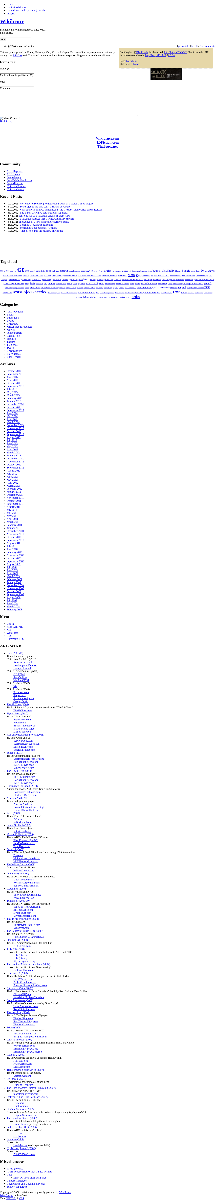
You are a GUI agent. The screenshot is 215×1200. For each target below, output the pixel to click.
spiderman (162, 287)
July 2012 (12, 473)
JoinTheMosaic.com (24, 843)
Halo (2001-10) (15, 653)
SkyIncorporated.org (24, 961)
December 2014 (15, 404)
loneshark (39, 283)
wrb (106, 297)
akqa (48, 270)
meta (75, 283)
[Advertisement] (136, 8)
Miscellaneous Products (19, 326)
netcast (137, 283)
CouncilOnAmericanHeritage (29, 807)
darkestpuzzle (83, 275)
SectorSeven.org (22, 1075)
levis (32, 283)
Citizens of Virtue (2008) (20, 988)
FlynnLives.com (22, 719)
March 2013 (13, 452)
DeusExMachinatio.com (19, 180)
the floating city (54, 293)
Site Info (11, 338)
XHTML (11, 1198)
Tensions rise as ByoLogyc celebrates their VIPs (44, 215)
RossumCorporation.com (26, 882)
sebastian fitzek (89, 288)
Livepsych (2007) (16, 1078)
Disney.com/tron (22, 731)
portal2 (207, 283)
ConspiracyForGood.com (26, 792)
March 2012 (13, 485)
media (69, 283)
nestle (132, 283)
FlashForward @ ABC (25, 840)
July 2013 (12, 440)
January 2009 (14, 582)
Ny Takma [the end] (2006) (21, 1148)
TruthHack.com (21, 846)
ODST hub (19, 674)
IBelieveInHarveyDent (25, 1048)
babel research (134, 271)
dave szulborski (95, 275)
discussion (122, 275)
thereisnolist (119, 293)
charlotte (18, 275)
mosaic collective (122, 283)
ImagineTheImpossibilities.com (30, 1036)
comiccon (47, 275)
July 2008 (12, 600)
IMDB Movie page (23, 728)
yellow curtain (125, 297)
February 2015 (14, 398)
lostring (51, 283)
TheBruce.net (107, 146)
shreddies (99, 288)
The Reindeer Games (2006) (22, 1118)
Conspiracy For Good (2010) (22, 786)
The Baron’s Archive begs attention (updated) (44, 212)
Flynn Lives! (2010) (17, 713)
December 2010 (15, 531)
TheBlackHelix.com (24, 776)
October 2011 (14, 500)
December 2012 (15, 458)
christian (26, 275)
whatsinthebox (82, 297)
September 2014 (15, 410)
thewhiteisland (130, 293)
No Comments (207, 46)
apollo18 (97, 271)
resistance (35, 287)
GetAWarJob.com (22, 979)
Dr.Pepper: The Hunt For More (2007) (27, 1096)
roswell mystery (53, 288)
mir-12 (101, 283)
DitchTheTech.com (23, 879)
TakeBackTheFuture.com (26, 906)
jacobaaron (189, 280)
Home (10, 4)
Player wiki (19, 695)
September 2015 (15, 386)
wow (101, 297)
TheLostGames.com (24, 1024)
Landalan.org (20, 1145)
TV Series (12, 344)
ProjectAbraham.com (24, 982)
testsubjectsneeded (30, 291)
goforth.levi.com (22, 831)
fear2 (156, 275)
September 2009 (15, 561)
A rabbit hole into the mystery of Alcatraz (41, 230)
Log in (10, 623)
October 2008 (14, 591)
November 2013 (15, 428)
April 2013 (12, 449)
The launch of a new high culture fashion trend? (43, 221)
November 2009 (15, 555)
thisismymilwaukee (146, 292)
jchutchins (199, 279)
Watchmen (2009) (16, 888)
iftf (150, 280)
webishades (208, 293)
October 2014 (14, 407)
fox (210, 275)
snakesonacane (130, 288)
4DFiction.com (107, 142)
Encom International (24, 725)
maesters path (61, 283)
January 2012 (14, 491)
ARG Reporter (15, 171)
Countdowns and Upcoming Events (26, 10)
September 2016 (15, 374)
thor (158, 293)
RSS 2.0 (17, 55)
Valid (15, 626)
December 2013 (15, 425)
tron (177, 291)
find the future (175, 275)
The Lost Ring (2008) (18, 1012)
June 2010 (12, 549)
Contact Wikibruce (17, 7)
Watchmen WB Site (23, 897)
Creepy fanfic (20, 701)
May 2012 (12, 479)
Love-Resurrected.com (25, 1006)
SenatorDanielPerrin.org (26, 885)
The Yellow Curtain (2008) (21, 864)
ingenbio (171, 279)
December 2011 (15, 494)
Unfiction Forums (16, 186)
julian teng (20, 283)
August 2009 (13, 564)
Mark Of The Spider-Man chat (29, 1177)
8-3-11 (6, 271)
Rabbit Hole (13, 335)
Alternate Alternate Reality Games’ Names (29, 1171)
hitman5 (109, 279)
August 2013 (13, 437)
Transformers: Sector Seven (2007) (25, 1069)
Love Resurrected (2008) (20, 1000)
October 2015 (14, 383)
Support (11, 13)
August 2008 (13, 597)
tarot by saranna (197, 288)
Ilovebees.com (21, 692)
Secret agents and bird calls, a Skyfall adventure (45, 206)
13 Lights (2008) (16, 949)
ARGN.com (13, 174)
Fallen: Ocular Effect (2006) (22, 1127)
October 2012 (14, 464)
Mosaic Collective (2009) (20, 834)
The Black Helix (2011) (19, 770)
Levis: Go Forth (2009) (19, 825)
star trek (174, 287)
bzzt (5, 275)
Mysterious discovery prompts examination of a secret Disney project (56, 203)
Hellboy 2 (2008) (16, 1054)
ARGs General (15, 311)
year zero (115, 297)
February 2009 (14, 579)
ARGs (171, 55)
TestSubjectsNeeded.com (26, 743)
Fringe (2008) (14, 1027)
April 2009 (12, 573)
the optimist (100, 293)
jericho (207, 280)
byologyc (208, 270)
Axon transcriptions (23, 698)
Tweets (136, 64)
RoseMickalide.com (24, 1009)
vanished (191, 293)
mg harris (81, 283)
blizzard (178, 271)
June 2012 (12, 476)
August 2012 (13, 470)
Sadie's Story (20, 677)
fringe (4, 279)
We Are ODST (21, 680)
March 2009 (13, 576)
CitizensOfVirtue (22, 994)
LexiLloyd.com (21, 1066)
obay (170, 283)
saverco (80, 288)
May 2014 (12, 416)
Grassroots (12, 323)
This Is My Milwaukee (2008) (23, 918)
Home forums (20, 1124)
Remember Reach (22, 662)
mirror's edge (110, 283)
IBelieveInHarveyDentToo (27, 1051)
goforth (73, 279)
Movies (11, 329)
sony (151, 287)
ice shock (139, 280)
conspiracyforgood (59, 275)
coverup (70, 275)
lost (45, 283)
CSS (21, 1198)
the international (86, 292)
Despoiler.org (14, 177)
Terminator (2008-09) (18, 900)
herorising (101, 280)
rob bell (44, 288)
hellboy (93, 280)
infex (164, 279)
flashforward (190, 275)
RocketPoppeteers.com (25, 761)
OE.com (17, 1133)
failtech (147, 275)
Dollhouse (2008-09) (18, 873)
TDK (207, 287)
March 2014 (13, 422)
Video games (13, 353)
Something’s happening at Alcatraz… (39, 227)
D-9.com (18, 855)
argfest (108, 270)
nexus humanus (149, 283)
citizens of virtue (36, 275)
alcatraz (64, 270)
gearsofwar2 (35, 279)
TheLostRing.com (23, 1018)
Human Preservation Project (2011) (25, 734)
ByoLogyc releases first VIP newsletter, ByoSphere (47, 218)
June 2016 (12, 377)
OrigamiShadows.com (25, 1115)
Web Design (6, 1195)
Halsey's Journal (22, 668)
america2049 (87, 271)
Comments (15, 638)
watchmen (199, 293)
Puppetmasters (14, 332)
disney (133, 275)
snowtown (142, 287)
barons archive (146, 271)
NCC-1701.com (22, 946)
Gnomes (65, 280)
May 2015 (12, 392)
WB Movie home (22, 822)
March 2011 (13, 521)
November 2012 (15, 461)
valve (184, 292)
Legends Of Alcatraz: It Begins (36, 224)
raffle (27, 288)
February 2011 (14, 525)
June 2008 (12, 603)
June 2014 (12, 413)
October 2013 (14, 431)
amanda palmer (74, 271)
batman (157, 270)
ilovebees (157, 279)
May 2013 (12, 446)
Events (10, 320)
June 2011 (12, 512)
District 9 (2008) (15, 849)
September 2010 (15, 540)
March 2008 (13, 606)
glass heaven (56, 280)
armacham (117, 271)
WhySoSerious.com (24, 1045)
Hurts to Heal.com (23, 1084)
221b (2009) (13, 813)
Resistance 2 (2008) (17, 973)
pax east (185, 283)
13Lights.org (20, 958)
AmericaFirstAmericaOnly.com (30, 985)
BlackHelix (142, 52)
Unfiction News (15, 189)
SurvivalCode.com (23, 740)
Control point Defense (25, 665)
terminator (7, 292)
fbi (152, 275)
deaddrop (106, 275)
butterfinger (195, 271)
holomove (117, 280)
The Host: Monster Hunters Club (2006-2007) (31, 1087)
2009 (27, 271)
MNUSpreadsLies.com (25, 861)
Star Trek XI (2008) (17, 939)
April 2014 (12, 419)
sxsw (189, 288)
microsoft (92, 283)
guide (80, 279)
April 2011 (12, 518)
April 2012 (12, 482)
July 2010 (12, 546)
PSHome (8, 288)
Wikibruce (12, 21)
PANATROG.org (22, 1063)
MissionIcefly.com (23, 746)
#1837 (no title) (15, 1168)
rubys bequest (71, 288)
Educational (13, 317)
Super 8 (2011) (15, 752)
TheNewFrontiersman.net (27, 894)
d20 (75, 275)
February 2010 (14, 552)
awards (125, 271)
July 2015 (12, 389)
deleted (114, 275)
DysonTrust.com (22, 912)
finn (183, 275)
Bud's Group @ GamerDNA (28, 936)
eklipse (141, 275)
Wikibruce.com (107, 138)
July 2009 (12, 567)
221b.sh (17, 819)
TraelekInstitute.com (24, 749)
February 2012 (14, 488)
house (124, 280)
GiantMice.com (15, 183)
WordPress (12, 632)
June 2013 (12, 443)
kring (27, 283)
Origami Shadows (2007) (20, 1109)
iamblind (131, 279)
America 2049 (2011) (18, 798)
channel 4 (11, 275)
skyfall (115, 288)
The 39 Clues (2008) (18, 704)
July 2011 (12, 509)
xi (109, 297)
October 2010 (14, 537)
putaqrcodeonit (18, 288)
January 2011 (14, 528)
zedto (136, 297)
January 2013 (14, 455)
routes (62, 288)
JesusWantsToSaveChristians (28, 997)
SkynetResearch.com (24, 915)
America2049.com (23, 804)
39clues (13, 271)
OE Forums (19, 1136)
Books (10, 314)
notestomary (162, 283)
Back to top (6, 121)
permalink (183, 46)
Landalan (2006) (15, 1139)
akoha (42, 271)
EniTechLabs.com (23, 909)
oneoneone (177, 283)
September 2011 (15, 503)
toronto (164, 293)
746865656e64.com (24, 1154)
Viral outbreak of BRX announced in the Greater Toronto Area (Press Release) (61, 209)
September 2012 (15, 467)
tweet (194, 46)
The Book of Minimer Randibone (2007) (28, 964)
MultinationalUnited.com (26, 858)
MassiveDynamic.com (25, 1033)
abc (31, 271)
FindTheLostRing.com (25, 1021)
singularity (108, 288)
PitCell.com (19, 722)
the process (109, 293)
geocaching (46, 280)
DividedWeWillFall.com (26, 810)
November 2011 (15, 497)
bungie (186, 270)
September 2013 (15, 434)
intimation (180, 280)
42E (21, 270)
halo (86, 279)
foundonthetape (202, 275)
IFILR (146, 280)
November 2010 (15, 534)
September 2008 (15, 594)
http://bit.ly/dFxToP (155, 55)
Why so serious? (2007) (19, 1039)
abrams (36, 271)
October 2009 (14, 558)
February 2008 (14, 609)
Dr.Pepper (18, 1103)
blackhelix (131, 61)
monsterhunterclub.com (25, 1093)
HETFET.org (20, 1060)
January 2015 (14, 401)
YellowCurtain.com (23, 870)
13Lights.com (20, 955)
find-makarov (163, 275)
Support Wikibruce (17, 1186)
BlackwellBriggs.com (24, 795)
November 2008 (15, 588)
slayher (121, 288)
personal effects (196, 283)
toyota (169, 293)
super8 (182, 287)
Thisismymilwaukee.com (26, 924)
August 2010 (13, 543)
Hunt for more (21, 1106)
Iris (15, 686)
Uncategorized (14, 350)
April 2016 (12, 380)
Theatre (11, 341)
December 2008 (15, 585)
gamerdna (25, 279)
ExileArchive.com (23, 970)
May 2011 (12, 515)
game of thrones (14, 280)
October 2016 (14, 371)
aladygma (55, 271)
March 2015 (13, 395)
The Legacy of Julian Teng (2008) (25, 930)
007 (1, 271)
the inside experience (69, 293)
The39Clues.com (22, 710)
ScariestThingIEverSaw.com (28, 758)
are (102, 271)
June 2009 (12, 570)
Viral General (14, 356)
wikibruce (94, 297)
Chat (9, 1174)
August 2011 (13, 506)
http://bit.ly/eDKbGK (175, 52)
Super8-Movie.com (23, 767)
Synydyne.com (21, 927)
